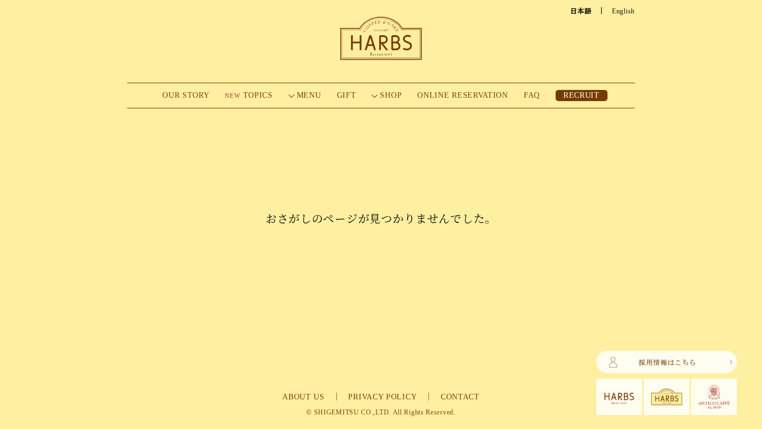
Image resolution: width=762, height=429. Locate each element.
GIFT (346, 95)
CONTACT (460, 397)
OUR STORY (185, 95)
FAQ (532, 95)
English (623, 11)
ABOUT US (303, 397)
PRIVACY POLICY (382, 397)
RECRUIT (581, 95)
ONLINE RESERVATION (462, 95)
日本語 (580, 11)
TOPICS (248, 95)
